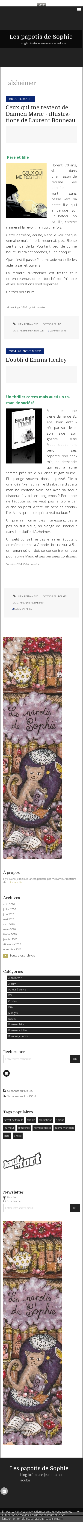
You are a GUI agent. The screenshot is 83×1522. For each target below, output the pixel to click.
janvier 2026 (10, 939)
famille (31, 1120)
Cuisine (12, 1001)
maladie (25, 602)
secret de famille (13, 1120)
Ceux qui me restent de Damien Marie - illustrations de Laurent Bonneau (40, 114)
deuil (7, 1135)
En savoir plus (50, 1519)
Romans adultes (17, 1030)
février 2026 (10, 934)
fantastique (45, 1120)
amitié (17, 1135)
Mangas (13, 1013)
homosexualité (42, 1127)
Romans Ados (16, 1024)
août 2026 (9, 904)
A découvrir (15, 977)
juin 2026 (8, 914)
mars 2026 (9, 929)
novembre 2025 (12, 949)
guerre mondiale (64, 1127)
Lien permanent (27, 324)
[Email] (6, 1073)
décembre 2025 (12, 944)
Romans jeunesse (18, 1036)
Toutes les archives (22, 955)
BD (10, 995)
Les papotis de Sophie (41, 36)
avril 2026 (9, 924)
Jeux (10, 1007)
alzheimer (26, 330)
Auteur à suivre (17, 989)
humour (9, 1127)
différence (24, 1127)
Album (12, 983)
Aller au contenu (13, 10)
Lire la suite (15, 882)
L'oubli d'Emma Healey (36, 360)
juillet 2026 (9, 909)
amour (60, 1120)
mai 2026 (8, 919)
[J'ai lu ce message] (78, 1511)
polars (12, 1018)
